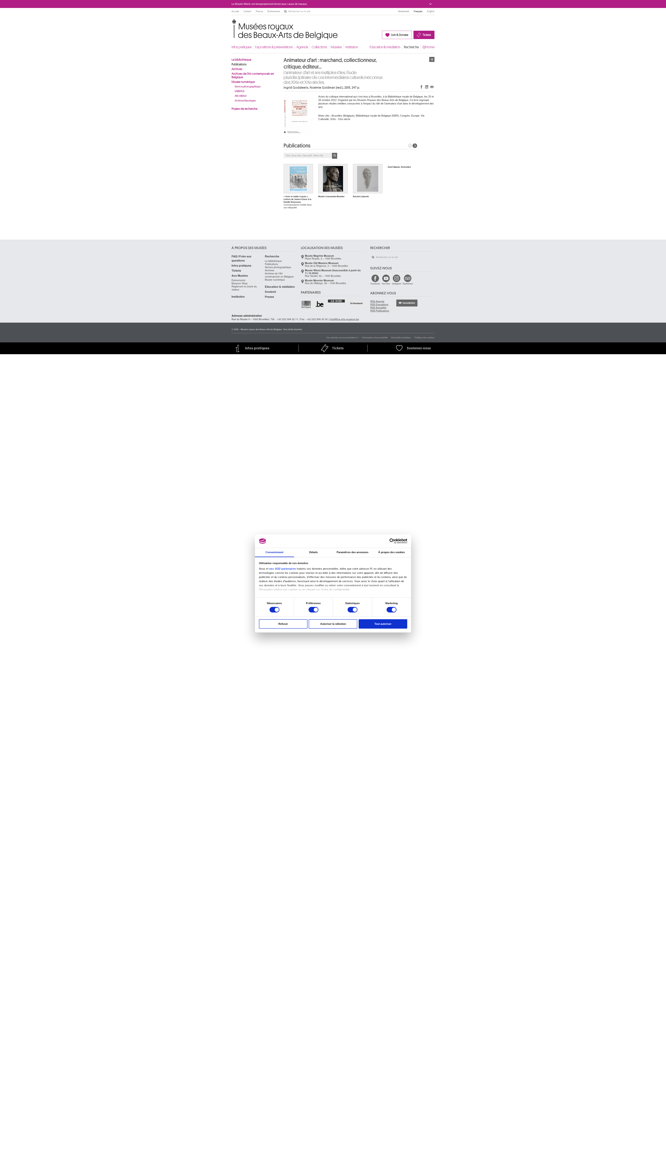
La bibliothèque (241, 59)
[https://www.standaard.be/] (356, 303)
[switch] (313, 609)
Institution (351, 47)
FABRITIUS (239, 91)
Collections (319, 47)
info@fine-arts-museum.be (344, 319)
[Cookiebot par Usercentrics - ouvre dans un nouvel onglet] (392, 541)
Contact (247, 11)
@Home (428, 47)
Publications (239, 64)
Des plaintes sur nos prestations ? (342, 337)
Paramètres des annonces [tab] (352, 552)
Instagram (396, 283)
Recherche (411, 47)
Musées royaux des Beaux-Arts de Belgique (232, 22)
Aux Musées (240, 276)
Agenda (302, 47)
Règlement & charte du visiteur (244, 288)
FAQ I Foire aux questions (241, 258)
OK (334, 156)
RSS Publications (379, 310)
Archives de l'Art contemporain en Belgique (253, 75)
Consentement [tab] (274, 552)
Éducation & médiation (385, 47)
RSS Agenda (377, 301)
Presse (259, 11)
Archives (237, 69)
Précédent (410, 145)
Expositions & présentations (274, 47)
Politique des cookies (424, 337)
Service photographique (248, 86)
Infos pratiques (242, 47)
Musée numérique (243, 81)
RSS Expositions (379, 304)
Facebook (375, 283)
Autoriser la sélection (333, 623)
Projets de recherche (244, 108)
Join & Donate (399, 34)
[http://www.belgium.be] (319, 304)
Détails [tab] (313, 552)
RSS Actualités (378, 307)
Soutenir (270, 292)
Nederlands (403, 11)
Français (418, 11)
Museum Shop (239, 283)
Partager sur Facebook (421, 86)
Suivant (415, 145)
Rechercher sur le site (285, 11)
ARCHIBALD (240, 96)
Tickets (427, 34)
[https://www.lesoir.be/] (336, 301)
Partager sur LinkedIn (426, 86)
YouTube (386, 283)
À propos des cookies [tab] (391, 552)
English (430, 11)
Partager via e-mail (431, 86)
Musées (336, 47)
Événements (273, 11)
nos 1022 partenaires (282, 568)
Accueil (235, 11)
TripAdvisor (407, 283)
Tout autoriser (382, 623)
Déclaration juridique (401, 337)
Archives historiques (245, 100)
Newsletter (409, 303)
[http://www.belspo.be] (306, 304)
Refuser (283, 623)
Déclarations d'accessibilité (375, 337)
